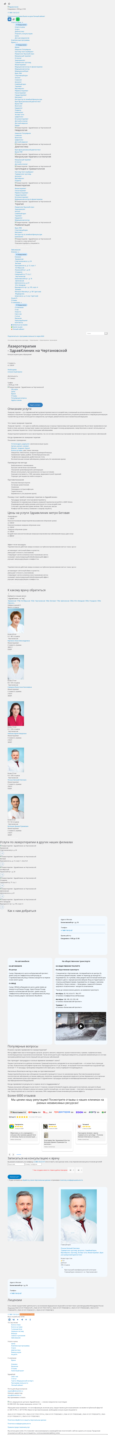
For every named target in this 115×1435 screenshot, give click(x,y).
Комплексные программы (20, 40)
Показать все (14, 539)
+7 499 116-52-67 (13, 13)
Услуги (17, 29)
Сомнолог (18, 80)
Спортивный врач (21, 75)
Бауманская (23, 260)
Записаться (14, 653)
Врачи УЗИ (18, 104)
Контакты (19, 323)
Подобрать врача (23, 246)
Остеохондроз (16, 444)
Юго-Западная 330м (81, 601)
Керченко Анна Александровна (19, 641)
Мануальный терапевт (23, 56)
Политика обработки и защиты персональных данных (27, 1420)
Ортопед (24, 52)
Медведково (26, 295)
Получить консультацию (24, 34)
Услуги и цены (16, 22)
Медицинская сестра (22, 69)
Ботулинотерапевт (21, 119)
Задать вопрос (35, 405)
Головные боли (16, 1329)
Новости (18, 312)
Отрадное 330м (95, 601)
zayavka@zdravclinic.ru (15, 1391)
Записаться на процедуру (19, 564)
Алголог (17, 78)
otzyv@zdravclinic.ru (14, 1395)
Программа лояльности (19, 1383)
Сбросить (11, 603)
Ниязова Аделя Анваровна (17, 733)
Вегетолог (18, 106)
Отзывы (14, 300)
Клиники (14, 252)
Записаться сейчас (16, 358)
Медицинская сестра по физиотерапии (28, 67)
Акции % (14, 298)
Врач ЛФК (18, 73)
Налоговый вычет (21, 320)
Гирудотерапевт (21, 95)
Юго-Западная (26, 286)
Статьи (17, 316)
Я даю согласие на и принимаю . (46, 1180)
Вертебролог (19, 89)
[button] (9, 1154)
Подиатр (18, 110)
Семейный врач (20, 84)
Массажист (18, 97)
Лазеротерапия (34, 340)
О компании (15, 302)
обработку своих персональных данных (36, 1180)
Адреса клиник (16, 400)
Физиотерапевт (20, 65)
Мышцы (14, 1333)
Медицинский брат (21, 71)
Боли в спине (15, 1325)
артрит (19, 446)
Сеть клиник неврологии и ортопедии (18, 340)
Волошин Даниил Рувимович (18, 826)
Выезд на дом (16, 1352)
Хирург (17, 125)
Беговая (25, 264)
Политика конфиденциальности (19, 1424)
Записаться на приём (17, 405)
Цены (17, 36)
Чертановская (23, 277)
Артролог (18, 82)
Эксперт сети (19, 115)
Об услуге (14, 389)
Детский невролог (21, 123)
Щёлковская (22, 282)
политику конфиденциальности (71, 1180)
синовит (26, 446)
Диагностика (19, 31)
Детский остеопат (21, 121)
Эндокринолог (20, 60)
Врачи (13, 42)
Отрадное (23, 273)
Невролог (23, 49)
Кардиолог (18, 108)
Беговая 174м (55, 601)
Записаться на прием (15, 16)
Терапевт (18, 86)
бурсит (27, 448)
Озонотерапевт (20, 93)
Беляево (28, 290)
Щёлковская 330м (67, 601)
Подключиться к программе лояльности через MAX (26, 336)
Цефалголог (19, 117)
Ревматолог (24, 54)
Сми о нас (18, 314)
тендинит (21, 448)
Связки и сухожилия (18, 1336)
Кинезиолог (19, 112)
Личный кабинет (39, 16)
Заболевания (15, 250)
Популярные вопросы (19, 398)
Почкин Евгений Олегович (17, 780)
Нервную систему (17, 1331)
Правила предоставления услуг (19, 1427)
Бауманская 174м (14, 601)
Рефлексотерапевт (21, 91)
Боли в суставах (16, 450)
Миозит (14, 448)
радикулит (26, 444)
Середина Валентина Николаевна (20, 687)
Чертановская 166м (42, 601)
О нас (17, 310)
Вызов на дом (28, 16)
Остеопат (18, 58)
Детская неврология (22, 38)
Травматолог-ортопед (23, 62)
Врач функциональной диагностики (27, 102)
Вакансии (18, 318)
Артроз (13, 446)
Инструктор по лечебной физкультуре (28, 99)
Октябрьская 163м (28, 601)
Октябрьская (22, 269)
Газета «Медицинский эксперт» (22, 1381)
